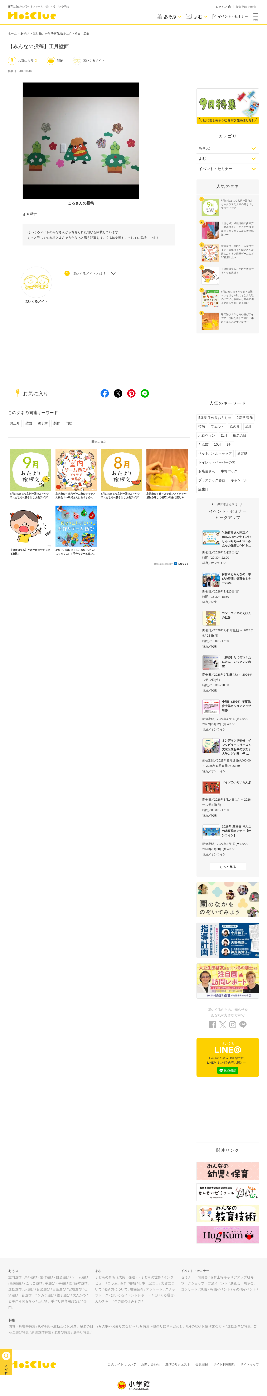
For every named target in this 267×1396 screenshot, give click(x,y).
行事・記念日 (149, 1283)
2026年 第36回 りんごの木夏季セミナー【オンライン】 (236, 831)
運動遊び (15, 1289)
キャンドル (239, 480)
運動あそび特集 (239, 1326)
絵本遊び (81, 1283)
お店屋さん (206, 471)
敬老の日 (239, 435)
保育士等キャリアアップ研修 (232, 1277)
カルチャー (103, 1301)
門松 (69, 423)
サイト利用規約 (224, 1364)
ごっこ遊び (34, 1283)
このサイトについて (122, 1364)
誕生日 (203, 489)
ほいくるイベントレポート (131, 1295)
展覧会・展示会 (242, 1283)
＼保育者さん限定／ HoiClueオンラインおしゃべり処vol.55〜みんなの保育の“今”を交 (236, 539)
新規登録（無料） (247, 6)
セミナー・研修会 (194, 1277)
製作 (56, 423)
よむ (202, 158)
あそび (24, 33)
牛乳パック (229, 471)
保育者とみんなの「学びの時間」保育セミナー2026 (236, 578)
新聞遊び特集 (41, 1332)
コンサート (189, 1289)
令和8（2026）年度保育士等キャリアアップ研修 (236, 706)
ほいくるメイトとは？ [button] (89, 273)
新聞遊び (16, 1283)
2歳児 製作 (245, 418)
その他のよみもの (127, 1301)
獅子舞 (43, 423)
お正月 (15, 423)
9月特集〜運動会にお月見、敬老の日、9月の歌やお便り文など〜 (86, 1326)
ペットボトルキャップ (215, 453)
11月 (224, 435)
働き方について (116, 1289)
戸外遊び (31, 1277)
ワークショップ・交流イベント (204, 1283)
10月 (217, 444)
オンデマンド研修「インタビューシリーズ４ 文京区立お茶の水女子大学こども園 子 (237, 747)
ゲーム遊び (80, 1277)
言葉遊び (59, 1289)
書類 (132, 1283)
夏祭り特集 (81, 1332)
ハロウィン (206, 435)
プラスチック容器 (211, 480)
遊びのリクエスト (177, 1364)
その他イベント (244, 1289)
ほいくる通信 (164, 1295)
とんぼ (203, 444)
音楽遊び (43, 1289)
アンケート (154, 1289)
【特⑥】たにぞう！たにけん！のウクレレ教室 (236, 662)
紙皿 (248, 426)
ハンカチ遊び (44, 1295)
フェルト (217, 426)
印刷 (60, 60)
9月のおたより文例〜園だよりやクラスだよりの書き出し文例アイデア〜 (237, 204)
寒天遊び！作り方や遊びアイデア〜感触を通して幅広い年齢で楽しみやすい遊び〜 (237, 318)
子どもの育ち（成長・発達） (117, 1277)
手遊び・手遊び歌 (58, 1283)
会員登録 (201, 1364)
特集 (12, 1320)
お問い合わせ (150, 1364)
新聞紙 (242, 453)
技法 (201, 426)
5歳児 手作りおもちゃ (214, 418)
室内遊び (15, 1277)
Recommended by (163, 564)
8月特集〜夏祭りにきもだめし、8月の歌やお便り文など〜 (181, 1326)
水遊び (29, 1289)
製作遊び (46, 1277)
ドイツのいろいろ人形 (236, 782)
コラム (113, 1283)
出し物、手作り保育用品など (52, 33)
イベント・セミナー (215, 169)
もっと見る (227, 866)
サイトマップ (249, 1364)
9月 (229, 444)
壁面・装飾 (82, 33)
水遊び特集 (62, 1332)
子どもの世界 (151, 1277)
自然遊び (62, 1277)
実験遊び (75, 1289)
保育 (123, 1283)
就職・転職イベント (215, 1289)
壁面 (28, 423)
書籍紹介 (137, 1289)
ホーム (12, 33)
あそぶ (204, 148)
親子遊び (63, 1295)
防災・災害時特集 (22, 1326)
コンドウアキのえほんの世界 (236, 615)
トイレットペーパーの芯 (216, 462)
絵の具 (235, 426)
